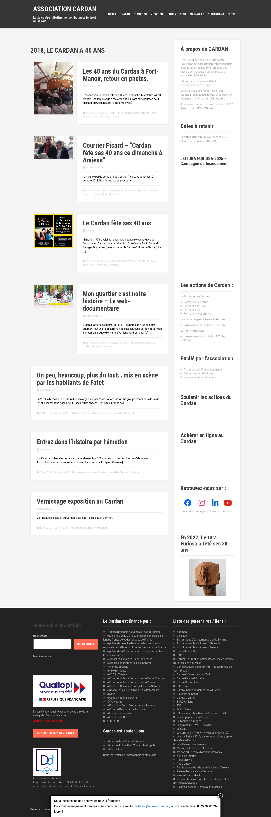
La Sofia (181, 728)
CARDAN (125, 14)
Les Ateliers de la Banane (191, 744)
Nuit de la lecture (186, 755)
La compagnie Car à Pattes (192, 717)
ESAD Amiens (185, 701)
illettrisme (102, 264)
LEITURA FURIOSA (176, 14)
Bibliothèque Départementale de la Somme (202, 639)
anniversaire (89, 264)
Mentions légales (43, 656)
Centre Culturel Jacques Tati (193, 674)
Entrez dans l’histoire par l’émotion (82, 442)
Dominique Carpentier (139, 112)
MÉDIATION (156, 14)
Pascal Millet (131, 413)
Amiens (138, 342)
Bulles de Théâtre (187, 651)
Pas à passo (184, 763)
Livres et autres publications (200, 377)
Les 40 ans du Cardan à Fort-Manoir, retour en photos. (121, 75)
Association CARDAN (64, 9)
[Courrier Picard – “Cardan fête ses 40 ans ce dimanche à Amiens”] (53, 147)
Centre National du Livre (190, 678)
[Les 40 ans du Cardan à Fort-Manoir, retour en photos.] (53, 88)
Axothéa (182, 631)
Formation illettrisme (196, 302)
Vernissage (101, 527)
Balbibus (182, 635)
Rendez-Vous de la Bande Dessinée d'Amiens (203, 767)
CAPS (180, 655)
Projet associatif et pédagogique (203, 369)
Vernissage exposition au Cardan (80, 501)
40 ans (123, 112)
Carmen (147, 342)
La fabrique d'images (189, 721)
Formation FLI (192, 309)
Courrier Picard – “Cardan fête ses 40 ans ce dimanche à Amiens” (122, 153)
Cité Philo (182, 686)
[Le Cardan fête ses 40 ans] (53, 230)
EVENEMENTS (123, 261)
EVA (179, 705)
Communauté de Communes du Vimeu (199, 690)
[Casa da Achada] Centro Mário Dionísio (200, 786)
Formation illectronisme (197, 313)
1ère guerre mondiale (85, 472)
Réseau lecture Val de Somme (194, 771)
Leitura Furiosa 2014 (112, 413)
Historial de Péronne (117, 472)
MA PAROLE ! (197, 14)
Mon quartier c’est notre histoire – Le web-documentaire (114, 301)
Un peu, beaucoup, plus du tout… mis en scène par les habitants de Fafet (97, 379)
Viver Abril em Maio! (188, 775)
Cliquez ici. (218, 98)
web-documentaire (101, 346)
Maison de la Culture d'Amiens (194, 748)
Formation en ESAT (195, 305)
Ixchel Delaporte (99, 116)
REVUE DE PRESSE (126, 190)
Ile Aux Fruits (184, 709)
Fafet (86, 413)
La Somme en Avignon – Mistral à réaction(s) (203, 732)
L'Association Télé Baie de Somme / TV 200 (202, 713)
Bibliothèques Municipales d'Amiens (197, 647)
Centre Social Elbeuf (188, 682)
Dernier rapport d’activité (198, 373)
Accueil (112, 14)
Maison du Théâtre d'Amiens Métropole (200, 752)
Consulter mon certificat (55, 733)
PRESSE (231, 14)
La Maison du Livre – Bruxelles (194, 724)
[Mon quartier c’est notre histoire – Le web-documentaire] (53, 295)
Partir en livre (184, 759)
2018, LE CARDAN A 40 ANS (100, 112)
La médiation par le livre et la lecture (205, 325)
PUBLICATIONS (215, 14)
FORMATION (140, 14)
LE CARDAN (138, 261)
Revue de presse (111, 194)
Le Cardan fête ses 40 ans (117, 223)
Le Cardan (114, 116)
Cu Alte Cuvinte (186, 697)
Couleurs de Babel (187, 693)
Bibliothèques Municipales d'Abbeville (198, 643)
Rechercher (40, 635)
